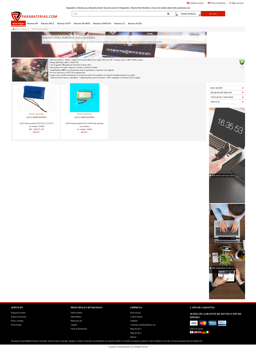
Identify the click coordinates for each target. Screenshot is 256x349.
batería (24, 29)
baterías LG (119, 23)
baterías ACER (135, 23)
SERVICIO (215, 102)
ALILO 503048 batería (36, 117)
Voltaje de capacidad (222, 97)
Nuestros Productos (188, 14)
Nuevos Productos (218, 3)
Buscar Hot (217, 88)
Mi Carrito (213, 14)
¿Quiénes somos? (197, 3)
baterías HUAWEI (82, 23)
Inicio (16, 29)
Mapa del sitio (237, 3)
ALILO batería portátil (40, 29)
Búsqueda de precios (221, 93)
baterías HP (32, 23)
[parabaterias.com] (34, 16)
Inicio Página (18, 23)
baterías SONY (64, 23)
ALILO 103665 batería (84, 117)
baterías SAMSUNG (102, 23)
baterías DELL (47, 23)
